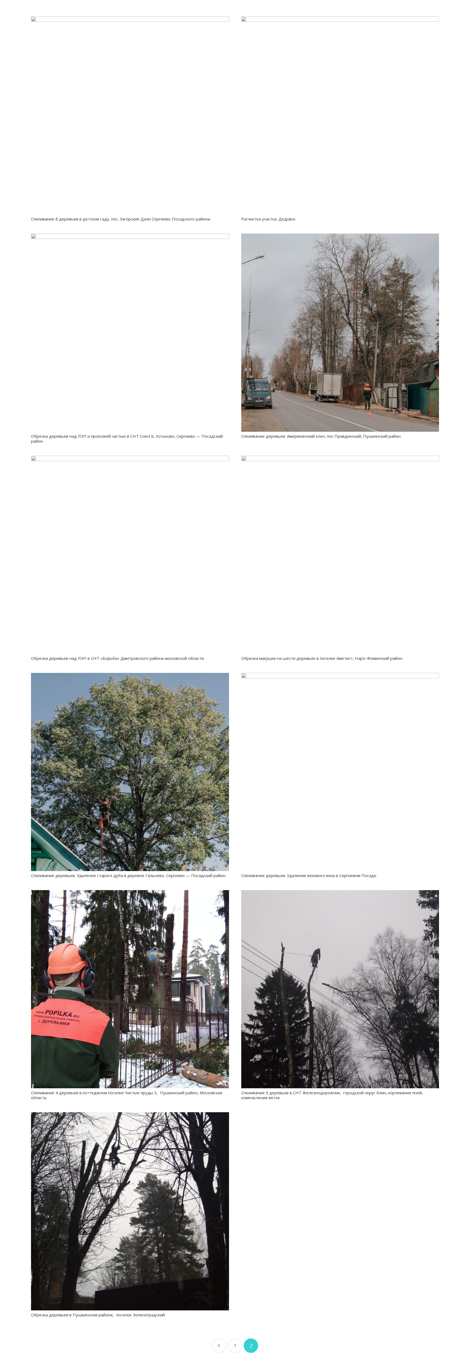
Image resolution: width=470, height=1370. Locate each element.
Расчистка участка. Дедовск (268, 219)
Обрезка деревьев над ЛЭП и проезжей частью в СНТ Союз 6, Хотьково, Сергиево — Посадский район (127, 438)
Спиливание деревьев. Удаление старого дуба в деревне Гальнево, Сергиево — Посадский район (128, 875)
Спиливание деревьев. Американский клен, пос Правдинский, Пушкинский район (321, 436)
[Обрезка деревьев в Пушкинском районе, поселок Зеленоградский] (130, 1211)
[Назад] (219, 1345)
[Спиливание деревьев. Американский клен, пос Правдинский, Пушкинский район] (340, 333)
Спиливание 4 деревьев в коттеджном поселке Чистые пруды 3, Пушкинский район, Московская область (126, 1095)
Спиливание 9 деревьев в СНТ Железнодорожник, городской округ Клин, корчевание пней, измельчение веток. (332, 1095)
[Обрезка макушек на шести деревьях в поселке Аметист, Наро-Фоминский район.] (340, 555)
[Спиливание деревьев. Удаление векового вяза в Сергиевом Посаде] (340, 772)
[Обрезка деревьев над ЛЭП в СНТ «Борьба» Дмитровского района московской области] (130, 555)
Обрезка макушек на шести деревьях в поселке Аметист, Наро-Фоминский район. (322, 658)
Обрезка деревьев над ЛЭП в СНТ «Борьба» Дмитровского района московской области (117, 658)
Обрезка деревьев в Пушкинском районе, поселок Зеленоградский (98, 1314)
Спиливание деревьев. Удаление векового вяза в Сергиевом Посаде (308, 875)
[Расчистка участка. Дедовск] (340, 115)
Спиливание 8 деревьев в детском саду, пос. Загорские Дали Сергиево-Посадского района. (121, 219)
